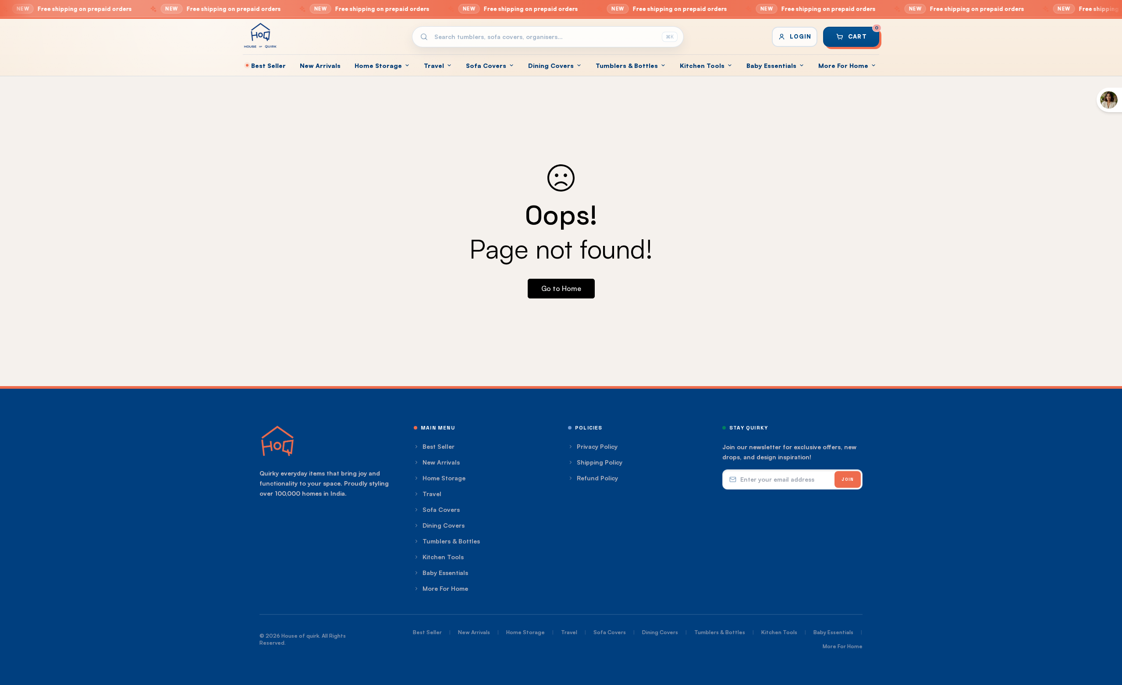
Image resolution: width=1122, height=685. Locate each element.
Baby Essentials (771, 65)
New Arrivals (320, 65)
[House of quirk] (260, 35)
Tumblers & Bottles (627, 65)
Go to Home (561, 288)
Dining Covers (551, 65)
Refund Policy (597, 478)
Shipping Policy (599, 462)
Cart (863, 33)
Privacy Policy (597, 446)
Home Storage (378, 65)
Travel (434, 65)
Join (848, 479)
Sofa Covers (486, 65)
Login (800, 36)
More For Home (843, 65)
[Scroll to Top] (1105, 637)
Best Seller (268, 65)
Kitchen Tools (702, 65)
